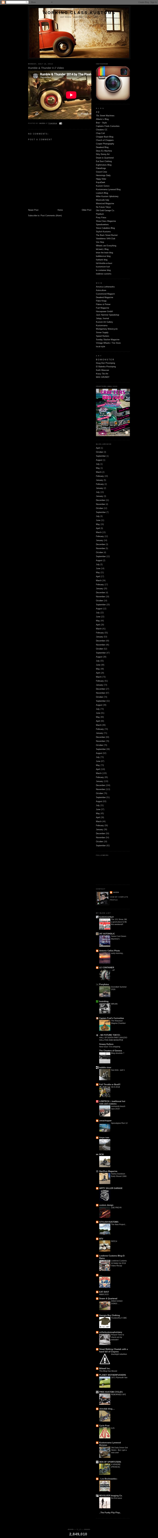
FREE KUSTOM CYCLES (111, 1392)
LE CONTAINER (106, 967)
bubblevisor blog (103, 256)
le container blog (103, 270)
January (99, 480)
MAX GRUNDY (103, 377)
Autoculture (101, 290)
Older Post (86, 210)
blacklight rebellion (119, 1354)
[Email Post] (60, 123)
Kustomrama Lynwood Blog (108, 189)
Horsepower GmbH (104, 311)
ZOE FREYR (116, 1208)
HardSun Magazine (108, 1171)
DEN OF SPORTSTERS (110, 1462)
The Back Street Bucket (107, 235)
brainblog (103, 1001)
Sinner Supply (102, 332)
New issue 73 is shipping (109, 1047)
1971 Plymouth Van (119, 1377)
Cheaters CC (101, 130)
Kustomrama (101, 325)
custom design (106, 1205)
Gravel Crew (101, 172)
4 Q (97, 112)
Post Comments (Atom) (51, 215)
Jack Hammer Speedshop (107, 315)
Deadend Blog (102, 147)
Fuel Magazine (102, 308)
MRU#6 (114, 1004)
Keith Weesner (102, 370)
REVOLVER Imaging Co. (111, 1495)
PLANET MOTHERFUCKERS (112, 1375)
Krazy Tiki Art (102, 374)
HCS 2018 (115, 1087)
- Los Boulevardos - (108, 1479)
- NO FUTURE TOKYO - (110, 1035)
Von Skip (100, 242)
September (101, 456)
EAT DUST (104, 1292)
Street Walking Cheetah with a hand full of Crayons (113, 1350)
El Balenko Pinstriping (106, 366)
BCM (101, 1154)
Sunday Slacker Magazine (107, 339)
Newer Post (33, 210)
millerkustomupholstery (110, 1332)
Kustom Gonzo (102, 186)
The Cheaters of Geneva (110, 1050)
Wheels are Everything (106, 245)
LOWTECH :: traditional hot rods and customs (112, 1102)
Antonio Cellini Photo (109, 951)
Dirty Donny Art (103, 154)
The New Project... (118, 1224)
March (99, 472)
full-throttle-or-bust (104, 263)
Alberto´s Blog (102, 119)
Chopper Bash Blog (104, 137)
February (100, 476)
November (100, 504)
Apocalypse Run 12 (119, 1123)
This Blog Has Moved (108, 1371)
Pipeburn (100, 214)
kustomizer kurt (103, 266)
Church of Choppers (105, 140)
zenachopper (105, 1120)
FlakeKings (101, 168)
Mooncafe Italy (102, 200)
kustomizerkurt (106, 917)
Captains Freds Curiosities (108, 126)
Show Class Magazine (106, 221)
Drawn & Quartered (108, 1298)
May (98, 468)
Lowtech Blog (102, 193)
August (99, 460)
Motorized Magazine (105, 203)
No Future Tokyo (103, 207)
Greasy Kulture (106, 1044)
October (99, 452)
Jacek (116, 892)
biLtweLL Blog (102, 249)
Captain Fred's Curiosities (111, 1018)
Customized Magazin (105, 294)
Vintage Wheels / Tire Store (108, 343)
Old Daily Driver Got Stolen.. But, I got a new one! (119, 1450)
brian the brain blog (104, 252)
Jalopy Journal (102, 318)
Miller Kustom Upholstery (107, 196)
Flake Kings (101, 301)
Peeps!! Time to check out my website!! (117, 1337)
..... (100, 1275)
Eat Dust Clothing (104, 161)
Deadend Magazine (104, 297)
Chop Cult (100, 133)
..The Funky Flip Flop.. (110, 1512)
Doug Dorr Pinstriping (105, 363)
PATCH (114, 1241)
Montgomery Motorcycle (107, 329)
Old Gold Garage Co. (105, 210)
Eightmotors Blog (103, 165)
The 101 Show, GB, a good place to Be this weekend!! (119, 921)
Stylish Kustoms (103, 231)
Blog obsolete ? (117, 1053)
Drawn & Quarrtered (105, 158)
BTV (101, 1239)
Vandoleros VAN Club (105, 238)
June (98, 520)
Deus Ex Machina (104, 151)
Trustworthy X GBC (119, 1318)
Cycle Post (104, 1425)
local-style (100, 346)
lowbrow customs (103, 274)
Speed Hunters (102, 336)
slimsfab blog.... (107, 1409)
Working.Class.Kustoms (79, 12)
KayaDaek (100, 182)
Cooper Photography (105, 144)
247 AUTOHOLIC (107, 934)
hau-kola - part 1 (118, 1070)
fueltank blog (101, 260)
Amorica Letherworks (105, 287)
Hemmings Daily (103, 175)
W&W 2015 (104, 1294)
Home (60, 210)
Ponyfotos (104, 984)
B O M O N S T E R (105, 359)
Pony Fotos (101, 217)
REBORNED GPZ (118, 1394)
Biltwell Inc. (104, 1368)
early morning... (117, 953)
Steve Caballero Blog (105, 228)
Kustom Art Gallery (104, 322)
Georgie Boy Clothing (109, 1315)
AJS (112, 1428)
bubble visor (105, 1067)
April (98, 448)
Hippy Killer (101, 179)
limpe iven (104, 1137)
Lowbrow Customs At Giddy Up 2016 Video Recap (119, 1263)
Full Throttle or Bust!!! (109, 1084)
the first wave (116, 1498)
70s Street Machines (105, 115)
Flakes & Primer (103, 304)
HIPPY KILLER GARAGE (111, 1188)
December (100, 500)
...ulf (112, 970)
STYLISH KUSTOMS (108, 1222)
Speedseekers (102, 224)
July (98, 464)
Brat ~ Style (101, 123)
